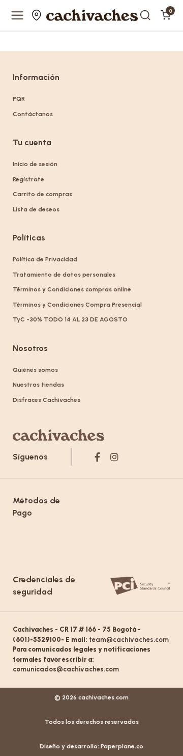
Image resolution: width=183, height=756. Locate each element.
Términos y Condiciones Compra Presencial (77, 304)
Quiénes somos (35, 369)
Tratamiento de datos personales (64, 274)
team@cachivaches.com (129, 639)
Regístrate (28, 179)
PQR (19, 98)
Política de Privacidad (45, 259)
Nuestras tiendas (37, 15)
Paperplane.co (122, 746)
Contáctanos (33, 114)
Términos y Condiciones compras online (72, 289)
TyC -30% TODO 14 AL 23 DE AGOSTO (70, 319)
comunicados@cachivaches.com (66, 669)
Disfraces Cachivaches (46, 399)
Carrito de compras (42, 194)
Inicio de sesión (35, 164)
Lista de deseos (36, 209)
